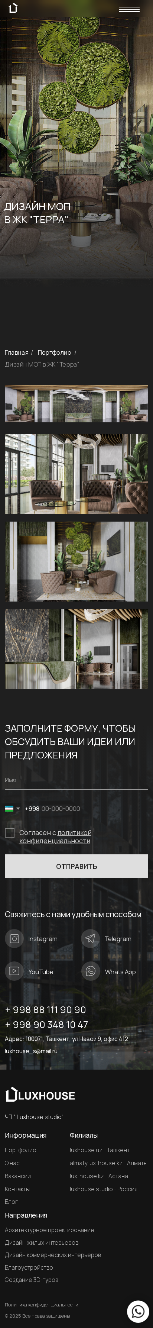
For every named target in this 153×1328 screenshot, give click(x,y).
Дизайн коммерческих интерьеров (53, 1255)
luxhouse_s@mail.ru (31, 1051)
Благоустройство (29, 1267)
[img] (129, 10)
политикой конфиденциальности (55, 836)
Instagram (43, 938)
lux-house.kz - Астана (99, 1176)
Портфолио (55, 352)
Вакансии (18, 1176)
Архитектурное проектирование (49, 1230)
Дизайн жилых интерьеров (41, 1243)
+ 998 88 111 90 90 (45, 1009)
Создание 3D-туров (31, 1280)
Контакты (17, 1189)
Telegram (118, 938)
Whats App (120, 971)
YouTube (41, 971)
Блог (11, 1202)
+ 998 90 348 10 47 (46, 1024)
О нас (12, 1163)
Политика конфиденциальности (41, 1305)
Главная (16, 352)
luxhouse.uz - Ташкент (100, 1150)
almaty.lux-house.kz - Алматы (108, 1163)
